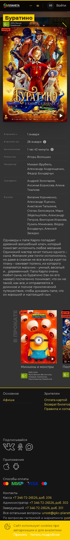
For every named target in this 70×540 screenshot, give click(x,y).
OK (20, 446)
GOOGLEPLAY (16, 466)
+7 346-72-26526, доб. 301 (44, 508)
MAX (29, 446)
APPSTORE (6, 466)
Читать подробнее (45, 534)
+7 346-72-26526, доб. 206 (32, 497)
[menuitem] (30, 5)
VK (9, 446)
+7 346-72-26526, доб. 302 (48, 502)
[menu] (28, 5)
